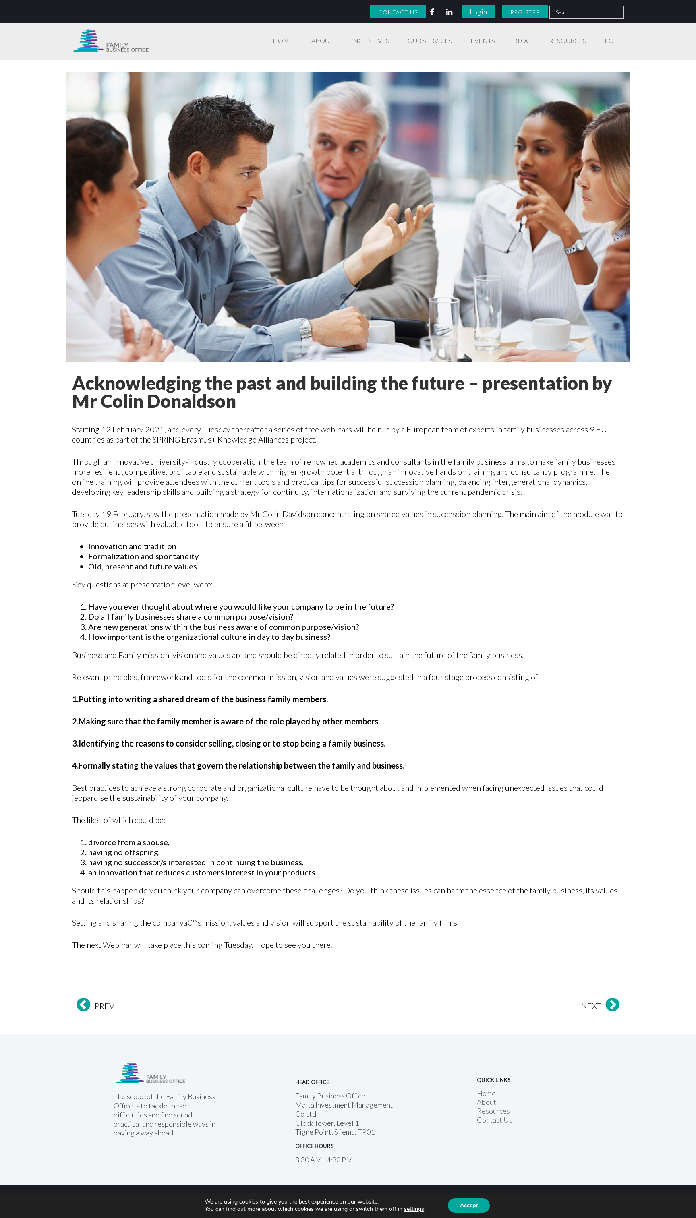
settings (414, 1209)
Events (482, 40)
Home (283, 40)
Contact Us (398, 12)
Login (478, 11)
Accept (469, 1205)
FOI (610, 40)
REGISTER (525, 12)
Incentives (370, 40)
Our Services (430, 40)
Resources (567, 40)
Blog (522, 40)
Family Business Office (107, 33)
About (322, 40)
